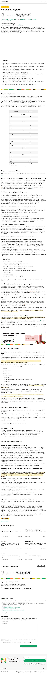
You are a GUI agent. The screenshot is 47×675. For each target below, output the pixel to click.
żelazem (2, 187)
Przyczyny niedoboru (14, 19)
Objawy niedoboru (22, 19)
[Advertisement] (23, 46)
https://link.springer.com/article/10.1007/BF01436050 (12, 607)
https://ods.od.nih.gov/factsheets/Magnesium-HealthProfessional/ (13, 610)
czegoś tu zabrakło (28, 588)
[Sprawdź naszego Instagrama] (43, 668)
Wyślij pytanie (29, 646)
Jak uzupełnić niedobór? (6, 20)
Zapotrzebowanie (4, 19)
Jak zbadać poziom (32, 19)
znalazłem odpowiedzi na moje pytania (12, 588)
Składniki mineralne (4, 5)
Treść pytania (4, 623)
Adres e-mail (4, 633)
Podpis (24, 633)
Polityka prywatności (4, 671)
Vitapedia (3, 668)
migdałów (25, 304)
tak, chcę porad (35, 660)
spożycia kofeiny (32, 291)
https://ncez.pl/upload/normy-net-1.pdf (9, 608)
